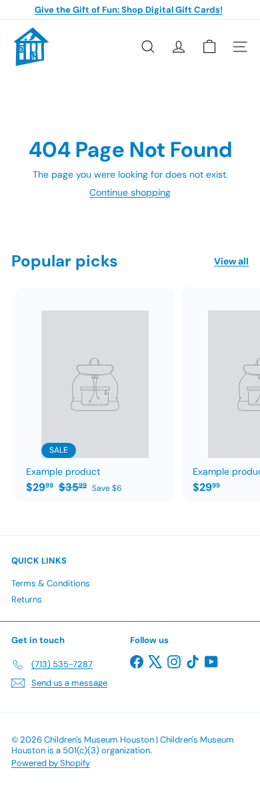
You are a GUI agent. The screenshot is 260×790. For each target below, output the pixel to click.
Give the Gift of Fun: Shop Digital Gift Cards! (129, 9)
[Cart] (209, 46)
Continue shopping (130, 192)
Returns (26, 599)
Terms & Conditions (50, 583)
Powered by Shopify (50, 763)
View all (231, 261)
